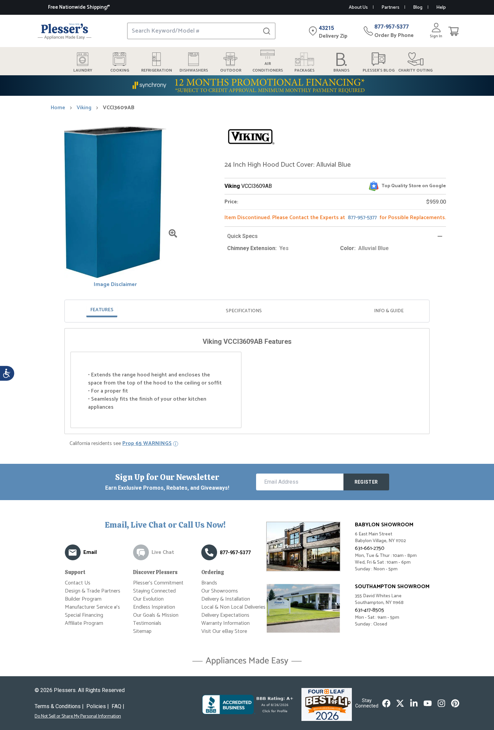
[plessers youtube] (427, 703)
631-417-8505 (369, 610)
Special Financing (84, 615)
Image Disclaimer (115, 285)
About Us (358, 7)
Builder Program (83, 599)
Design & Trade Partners (92, 591)
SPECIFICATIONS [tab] (244, 311)
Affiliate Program (84, 623)
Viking (84, 108)
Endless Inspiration (154, 607)
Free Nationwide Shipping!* (79, 7)
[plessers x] (400, 703)
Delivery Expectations (225, 615)
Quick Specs (242, 236)
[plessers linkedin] (414, 703)
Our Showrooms (219, 591)
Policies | (97, 706)
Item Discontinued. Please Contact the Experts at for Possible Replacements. (335, 217)
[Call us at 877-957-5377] (209, 552)
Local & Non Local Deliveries (233, 607)
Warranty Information (225, 623)
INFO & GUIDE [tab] (389, 311)
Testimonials (147, 623)
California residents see (121, 444)
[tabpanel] (247, 382)
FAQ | (118, 706)
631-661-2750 (369, 548)
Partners (390, 7)
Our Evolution (148, 599)
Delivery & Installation (225, 599)
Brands (209, 582)
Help (441, 7)
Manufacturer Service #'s (92, 607)
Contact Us (77, 582)
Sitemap (142, 631)
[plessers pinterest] (455, 703)
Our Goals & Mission (155, 615)
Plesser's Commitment (158, 582)
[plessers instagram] (441, 703)
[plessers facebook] (386, 703)
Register (366, 482)
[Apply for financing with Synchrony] (247, 85)
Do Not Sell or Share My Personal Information (78, 716)
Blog (417, 7)
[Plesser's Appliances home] (64, 31)
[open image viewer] (172, 233)
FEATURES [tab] (101, 310)
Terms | (59, 706)
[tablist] (247, 311)
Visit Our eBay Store (224, 631)
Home (58, 108)
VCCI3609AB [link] (118, 108)
